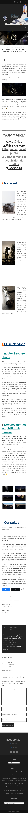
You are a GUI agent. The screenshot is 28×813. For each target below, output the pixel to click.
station (11, 788)
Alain (14, 47)
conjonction (6, 776)
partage (19, 780)
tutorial (20, 620)
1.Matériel (14, 142)
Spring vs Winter (7, 606)
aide (3, 618)
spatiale (7, 788)
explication (14, 618)
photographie (10, 783)
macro (3, 780)
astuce (19, 774)
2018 (6, 771)
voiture (11, 793)
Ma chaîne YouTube (9, 646)
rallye (17, 786)
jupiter (21, 778)
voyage (14, 793)
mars (6, 780)
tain (14, 788)
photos (4, 786)
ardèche (12, 771)
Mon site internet (8, 640)
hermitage (11, 778)
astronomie (18, 772)
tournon (14, 790)
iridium (16, 778)
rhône (21, 786)
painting (13, 620)
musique (10, 780)
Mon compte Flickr (8, 642)
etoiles (12, 776)
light (20, 618)
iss (18, 778)
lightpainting (6, 620)
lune (24, 778)
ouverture (15, 780)
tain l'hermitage (18, 788)
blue (23, 774)
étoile (21, 793)
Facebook (14, 743)
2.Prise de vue (14, 145)
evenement (17, 776)
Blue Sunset (14, 740)
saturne (24, 786)
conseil (7, 618)
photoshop (9, 786)
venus (23, 790)
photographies (21, 783)
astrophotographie (10, 774)
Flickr (14, 747)
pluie (14, 786)
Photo (23, 780)
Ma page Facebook (9, 644)
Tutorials (20, 47)
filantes (4, 778)
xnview (18, 793)
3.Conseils (14, 168)
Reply (9, 666)
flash (7, 778)
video (7, 793)
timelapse (7, 790)
